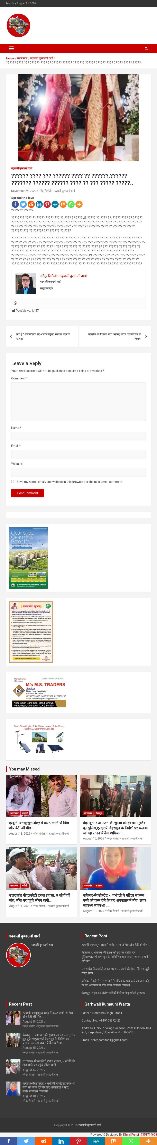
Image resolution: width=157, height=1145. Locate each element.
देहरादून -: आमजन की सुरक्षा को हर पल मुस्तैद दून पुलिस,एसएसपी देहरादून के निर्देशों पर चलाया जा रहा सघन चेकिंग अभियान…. (115, 827)
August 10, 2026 (93, 911)
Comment (19, 378)
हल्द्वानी (25, 813)
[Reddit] (31, 204)
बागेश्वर (99, 885)
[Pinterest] (47, 204)
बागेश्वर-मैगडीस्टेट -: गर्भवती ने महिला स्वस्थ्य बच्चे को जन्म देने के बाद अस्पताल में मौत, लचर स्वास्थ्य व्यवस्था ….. (114, 900)
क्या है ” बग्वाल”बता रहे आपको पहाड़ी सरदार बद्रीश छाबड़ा (43, 337)
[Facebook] (15, 204)
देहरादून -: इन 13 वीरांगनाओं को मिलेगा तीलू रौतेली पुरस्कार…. (115, 993)
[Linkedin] (39, 204)
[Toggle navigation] (11, 48)
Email (16, 446)
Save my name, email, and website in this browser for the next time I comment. (70, 482)
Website (16, 464)
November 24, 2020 (23, 190)
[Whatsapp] (71, 204)
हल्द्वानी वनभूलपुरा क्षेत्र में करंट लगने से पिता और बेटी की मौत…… (116, 945)
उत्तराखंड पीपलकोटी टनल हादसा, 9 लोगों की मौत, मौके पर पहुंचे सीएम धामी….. (39, 898)
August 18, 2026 (19, 833)
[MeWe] (55, 204)
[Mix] (63, 204)
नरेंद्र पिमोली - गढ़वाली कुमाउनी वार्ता (57, 190)
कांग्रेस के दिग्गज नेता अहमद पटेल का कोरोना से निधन (114, 337)
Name (16, 428)
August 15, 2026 (93, 838)
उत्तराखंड (14, 813)
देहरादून (99, 813)
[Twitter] (23, 204)
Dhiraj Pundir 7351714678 (140, 1134)
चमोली (24, 885)
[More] (79, 204)
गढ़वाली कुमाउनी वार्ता (21, 168)
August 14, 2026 (19, 906)
